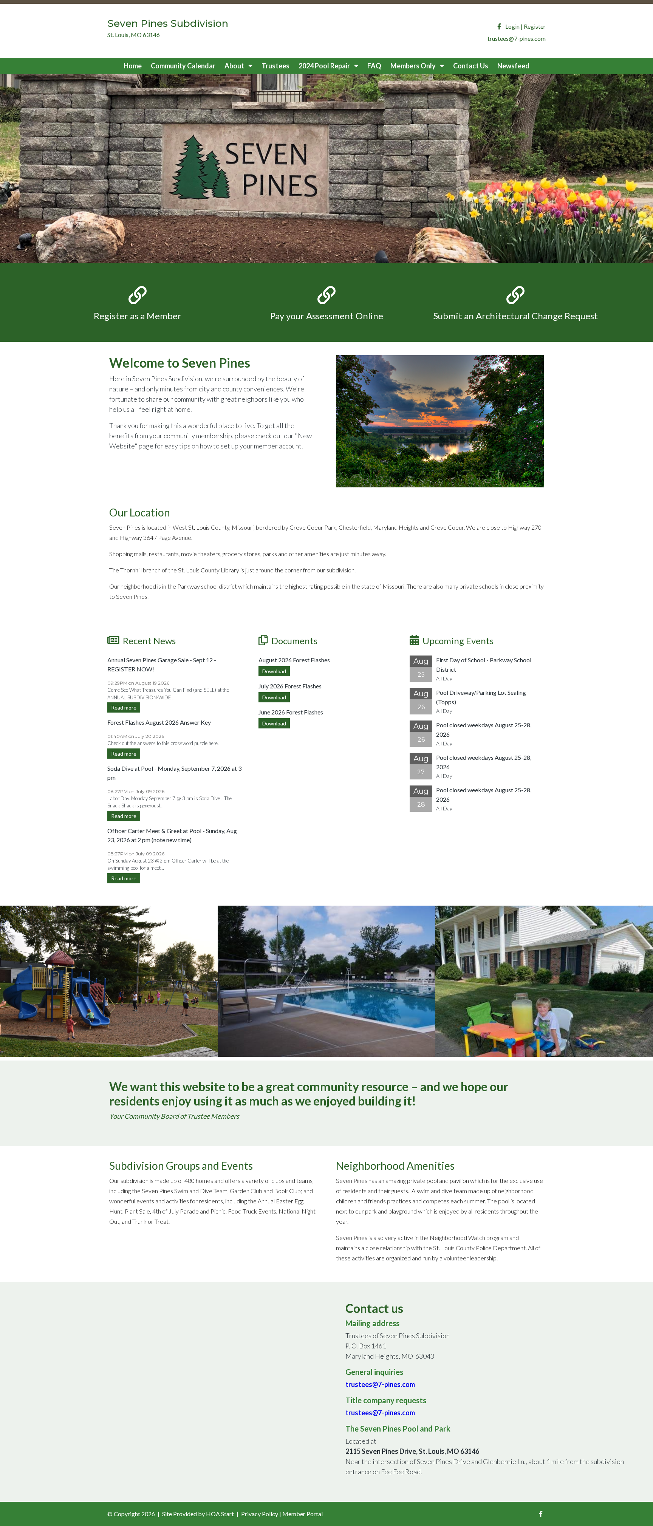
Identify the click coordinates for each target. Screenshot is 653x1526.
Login (512, 26)
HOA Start (220, 1513)
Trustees (275, 66)
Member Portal (302, 1513)
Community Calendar (183, 66)
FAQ (374, 66)
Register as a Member (137, 315)
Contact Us (470, 66)
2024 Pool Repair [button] (325, 66)
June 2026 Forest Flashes (290, 712)
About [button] (234, 66)
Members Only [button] (413, 66)
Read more (123, 707)
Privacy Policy (259, 1513)
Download (274, 671)
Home (133, 66)
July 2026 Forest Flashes (290, 686)
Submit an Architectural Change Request (515, 315)
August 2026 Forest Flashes (294, 659)
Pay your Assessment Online (326, 315)
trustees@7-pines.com (380, 1384)
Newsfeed (513, 66)
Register (535, 26)
